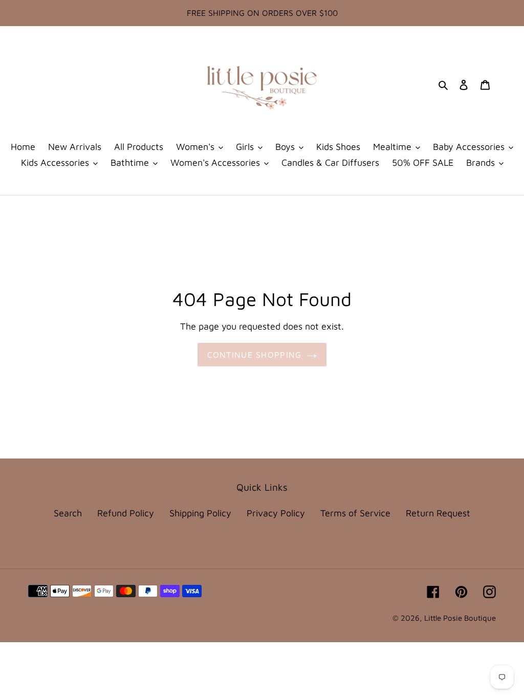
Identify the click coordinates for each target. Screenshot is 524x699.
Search (68, 513)
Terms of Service (355, 513)
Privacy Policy (276, 513)
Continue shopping (254, 354)
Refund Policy (125, 513)
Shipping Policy (200, 513)
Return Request (438, 513)
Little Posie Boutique (460, 618)
